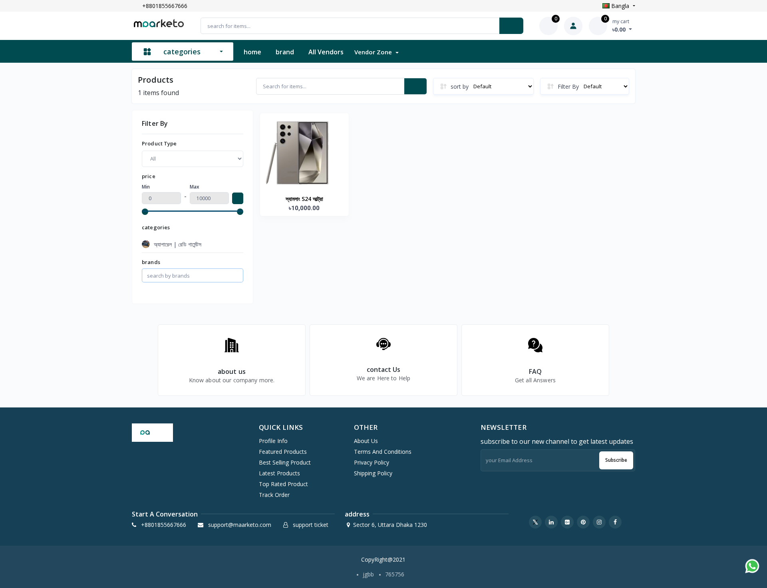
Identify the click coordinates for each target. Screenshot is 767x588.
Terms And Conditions (382, 451)
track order (274, 495)
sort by (460, 86)
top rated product (283, 484)
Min (146, 186)
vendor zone (373, 52)
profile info (273, 441)
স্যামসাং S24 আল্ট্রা (304, 199)
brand (285, 52)
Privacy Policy (371, 462)
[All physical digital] (192, 158)
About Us (366, 441)
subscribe (616, 460)
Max (194, 186)
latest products (279, 473)
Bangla (620, 6)
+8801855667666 (164, 5)
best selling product (285, 462)
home (252, 52)
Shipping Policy (373, 473)
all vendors (326, 52)
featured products (283, 451)
